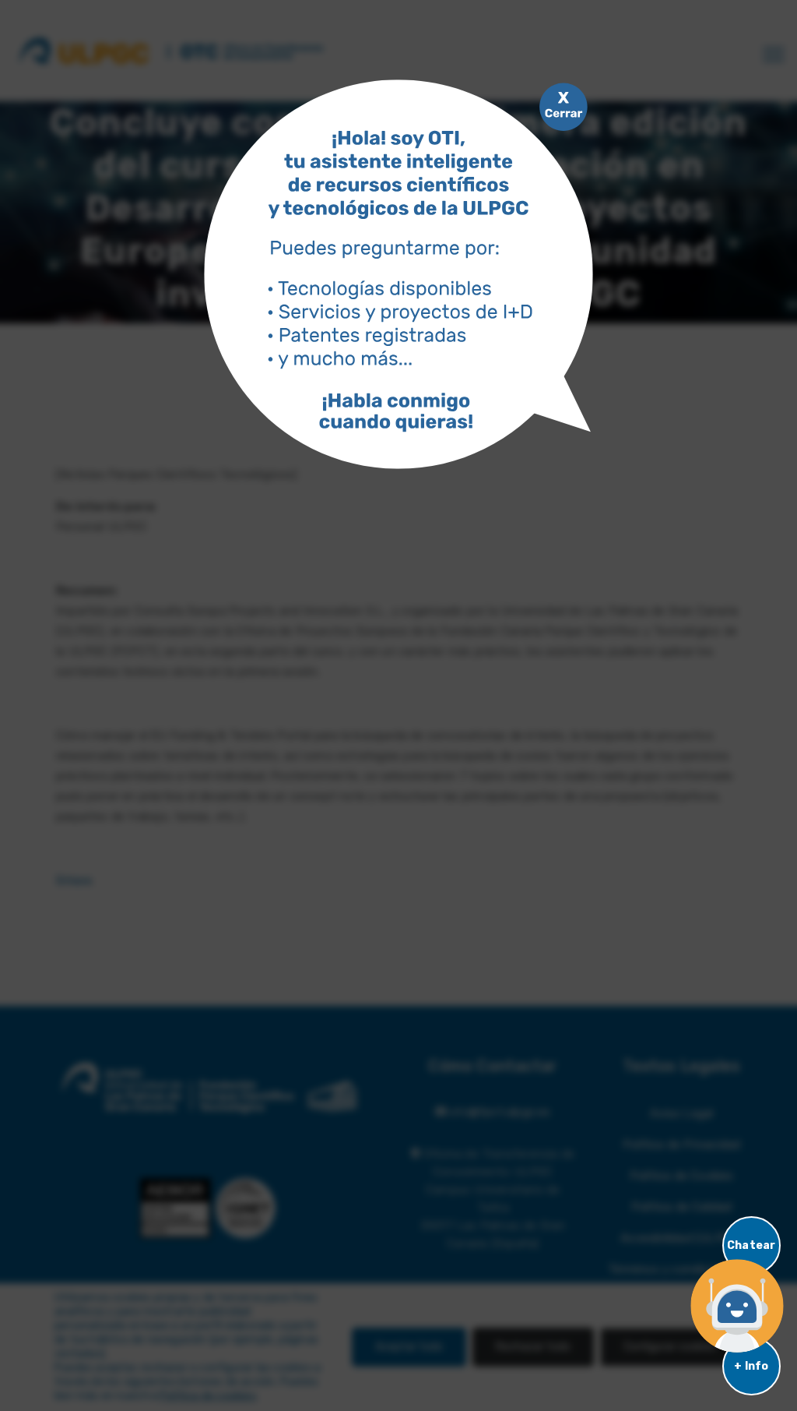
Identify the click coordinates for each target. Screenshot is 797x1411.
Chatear (751, 1245)
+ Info (751, 1366)
